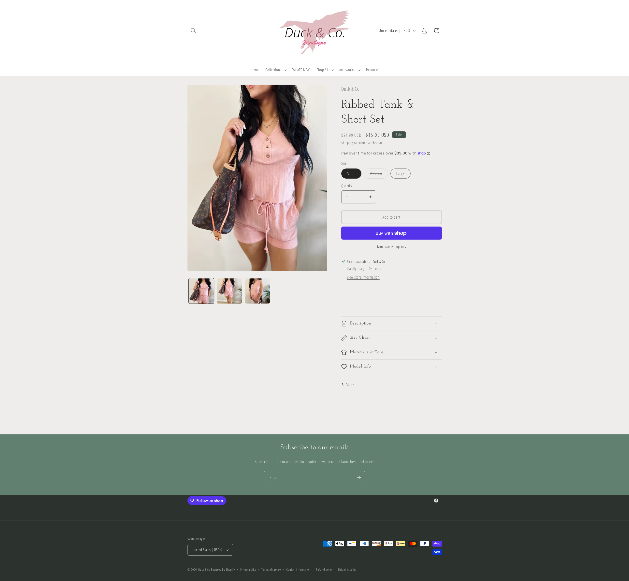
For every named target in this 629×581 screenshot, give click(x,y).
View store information (363, 277)
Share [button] (350, 384)
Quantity (346, 185)
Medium (379, 174)
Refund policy (324, 569)
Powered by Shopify (223, 569)
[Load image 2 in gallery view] (229, 291)
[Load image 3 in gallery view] (257, 291)
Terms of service (271, 569)
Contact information (298, 569)
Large (400, 173)
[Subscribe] (359, 477)
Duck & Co (204, 569)
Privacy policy (248, 569)
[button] (193, 30)
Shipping (347, 142)
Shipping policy (347, 569)
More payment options (391, 246)
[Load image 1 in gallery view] (201, 291)
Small (351, 173)
